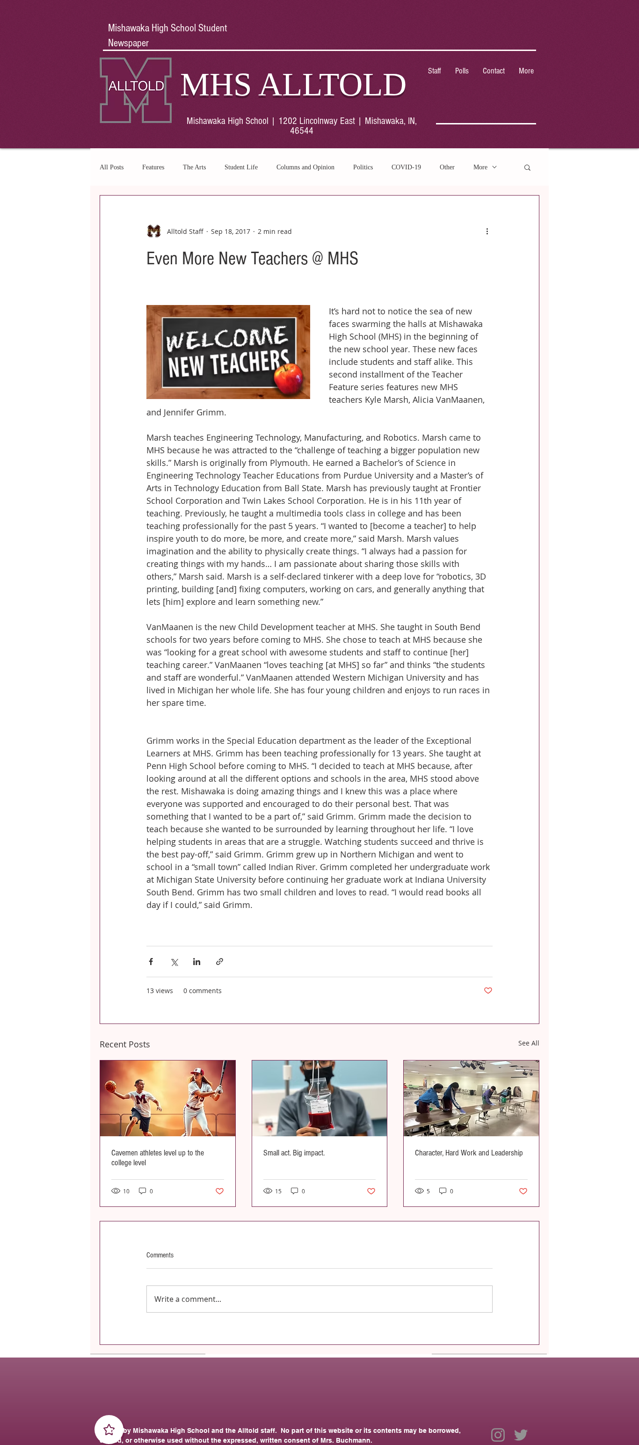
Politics (363, 167)
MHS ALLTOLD (293, 84)
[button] (527, 167)
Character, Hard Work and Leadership (469, 1153)
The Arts (194, 167)
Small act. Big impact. (294, 1153)
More (480, 167)
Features (153, 167)
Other (447, 167)
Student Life (241, 167)
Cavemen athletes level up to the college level (157, 1158)
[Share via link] (219, 961)
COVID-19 (406, 167)
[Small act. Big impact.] (319, 1098)
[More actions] (487, 231)
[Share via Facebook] (150, 961)
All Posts (111, 167)
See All (528, 1042)
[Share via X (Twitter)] (173, 961)
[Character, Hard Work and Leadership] (471, 1098)
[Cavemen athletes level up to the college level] (167, 1098)
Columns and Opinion (305, 167)
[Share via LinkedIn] (196, 961)
